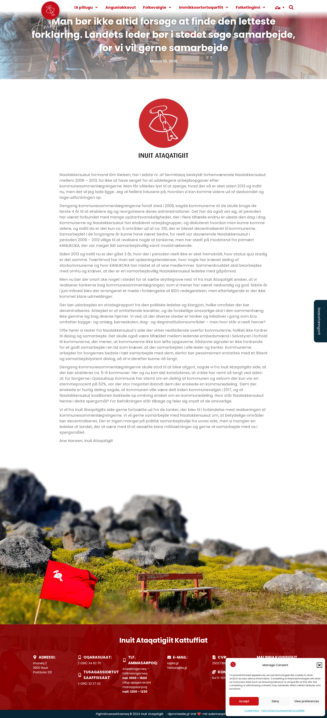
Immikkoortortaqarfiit (201, 7)
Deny (275, 701)
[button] (319, 665)
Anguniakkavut (120, 7)
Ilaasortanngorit (319, 321)
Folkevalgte (154, 7)
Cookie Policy (251, 710)
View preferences (306, 701)
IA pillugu (83, 7)
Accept (244, 701)
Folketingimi (248, 7)
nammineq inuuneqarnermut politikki (282, 710)
